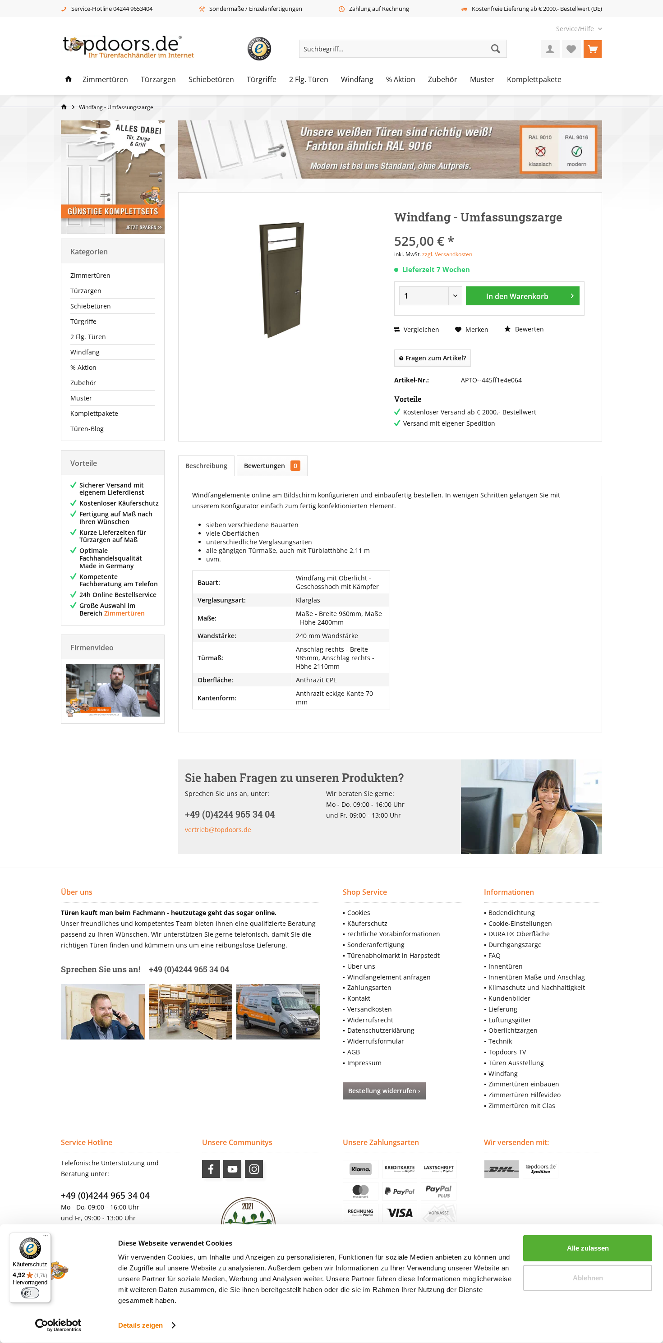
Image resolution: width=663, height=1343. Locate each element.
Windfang (85, 352)
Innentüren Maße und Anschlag (536, 977)
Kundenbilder (509, 998)
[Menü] (45, 1238)
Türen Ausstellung (516, 1062)
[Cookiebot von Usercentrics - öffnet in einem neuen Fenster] (58, 1325)
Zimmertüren (90, 275)
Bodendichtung (511, 912)
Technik (500, 1041)
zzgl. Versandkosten (447, 254)
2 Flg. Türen (88, 336)
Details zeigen (140, 1325)
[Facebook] (211, 1169)
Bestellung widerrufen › (384, 1090)
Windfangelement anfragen (389, 977)
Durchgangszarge (515, 944)
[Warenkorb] (592, 49)
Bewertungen (270, 465)
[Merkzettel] (571, 49)
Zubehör (83, 382)
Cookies (358, 912)
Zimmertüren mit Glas (521, 1105)
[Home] (68, 79)
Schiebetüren (90, 306)
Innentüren (505, 966)
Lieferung (502, 1009)
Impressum (364, 1062)
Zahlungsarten (369, 987)
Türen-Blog (87, 428)
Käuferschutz (367, 923)
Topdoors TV (507, 1052)
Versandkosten (369, 1009)
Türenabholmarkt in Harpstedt (393, 955)
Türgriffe (83, 321)
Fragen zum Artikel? (435, 358)
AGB (353, 1052)
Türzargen (85, 290)
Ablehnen (588, 1277)
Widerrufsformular (375, 1041)
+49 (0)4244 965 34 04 (105, 1195)
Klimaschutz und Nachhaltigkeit (536, 987)
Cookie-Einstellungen (520, 923)
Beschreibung (206, 465)
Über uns (361, 966)
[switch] (30, 1293)
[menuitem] (575, 28)
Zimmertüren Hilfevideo (524, 1094)
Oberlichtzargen (513, 1030)
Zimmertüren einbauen (523, 1084)
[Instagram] (254, 1169)
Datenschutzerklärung (380, 1030)
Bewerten (528, 329)
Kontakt (358, 998)
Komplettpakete (94, 413)
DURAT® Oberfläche (519, 933)
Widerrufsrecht (370, 1020)
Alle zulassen (588, 1248)
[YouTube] (232, 1169)
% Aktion (83, 367)
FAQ (494, 955)
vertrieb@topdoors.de (218, 829)
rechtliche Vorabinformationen (393, 933)
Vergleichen (420, 329)
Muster (81, 398)
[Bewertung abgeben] (489, 228)
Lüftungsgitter (509, 1020)
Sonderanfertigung (376, 944)
